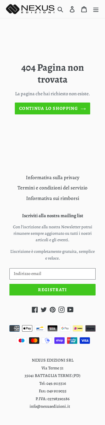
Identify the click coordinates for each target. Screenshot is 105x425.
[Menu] (96, 9)
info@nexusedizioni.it (50, 406)
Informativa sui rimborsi (52, 198)
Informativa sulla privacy (52, 177)
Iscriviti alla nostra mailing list (52, 216)
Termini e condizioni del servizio (53, 187)
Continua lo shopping (48, 108)
